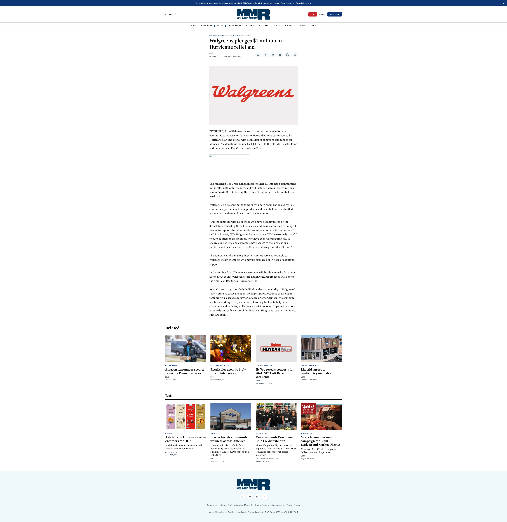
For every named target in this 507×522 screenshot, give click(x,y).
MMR (211, 53)
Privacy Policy (293, 505)
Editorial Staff (226, 505)
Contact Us (212, 505)
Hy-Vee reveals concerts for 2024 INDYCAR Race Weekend (275, 373)
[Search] (176, 14)
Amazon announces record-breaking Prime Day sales (185, 371)
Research (250, 26)
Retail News (206, 26)
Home (193, 26)
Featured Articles (219, 365)
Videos (220, 26)
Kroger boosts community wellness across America (229, 439)
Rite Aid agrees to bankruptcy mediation (317, 371)
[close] (504, 3)
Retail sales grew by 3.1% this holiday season (228, 371)
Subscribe (335, 14)
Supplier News (234, 26)
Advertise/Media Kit (243, 505)
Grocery (288, 26)
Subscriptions (277, 505)
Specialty (302, 26)
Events (276, 26)
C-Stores (264, 26)
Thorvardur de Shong (267, 459)
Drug (313, 26)
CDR (313, 14)
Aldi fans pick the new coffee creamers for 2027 (185, 439)
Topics (247, 35)
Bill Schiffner (172, 452)
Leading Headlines (218, 35)
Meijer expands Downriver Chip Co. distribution (274, 439)
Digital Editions (262, 505)
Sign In (322, 14)
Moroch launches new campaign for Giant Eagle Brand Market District (320, 441)
